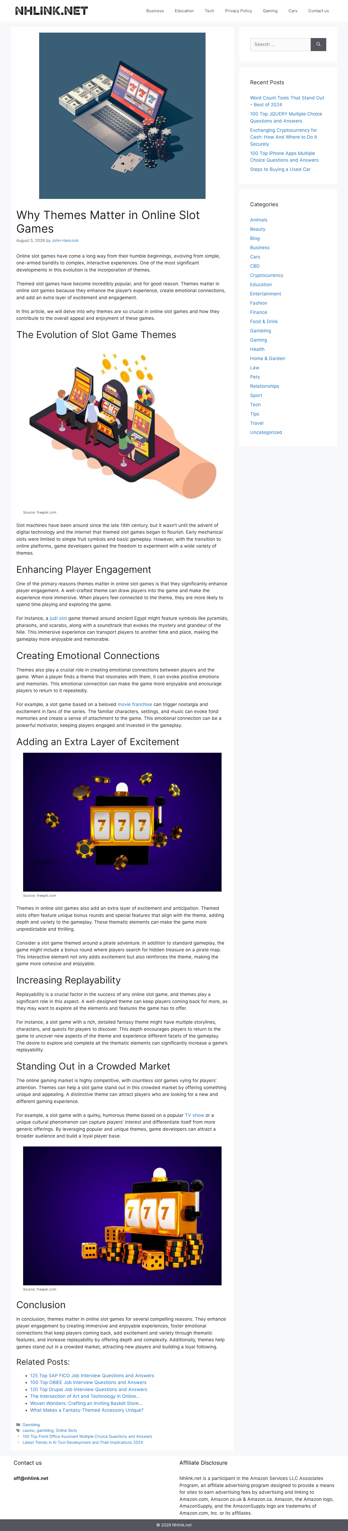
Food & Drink (264, 321)
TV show (194, 1115)
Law (254, 367)
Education (184, 10)
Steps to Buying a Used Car (280, 169)
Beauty (257, 229)
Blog (255, 238)
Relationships (264, 386)
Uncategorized (266, 432)
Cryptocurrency (266, 275)
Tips (254, 414)
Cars (292, 10)
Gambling (31, 1424)
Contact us (318, 10)
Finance (258, 312)
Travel (256, 423)
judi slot (58, 618)
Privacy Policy (238, 10)
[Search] (318, 44)
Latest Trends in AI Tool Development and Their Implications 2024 (83, 1442)
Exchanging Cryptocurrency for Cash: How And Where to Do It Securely (283, 137)
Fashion (258, 303)
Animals (259, 220)
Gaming (270, 10)
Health (257, 349)
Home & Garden (267, 358)
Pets (255, 377)
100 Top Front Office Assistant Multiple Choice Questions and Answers (87, 1436)
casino (29, 1430)
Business (155, 10)
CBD (255, 266)
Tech (209, 10)
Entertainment (265, 293)
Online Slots (66, 1430)
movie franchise (135, 704)
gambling (45, 1430)
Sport (256, 395)
